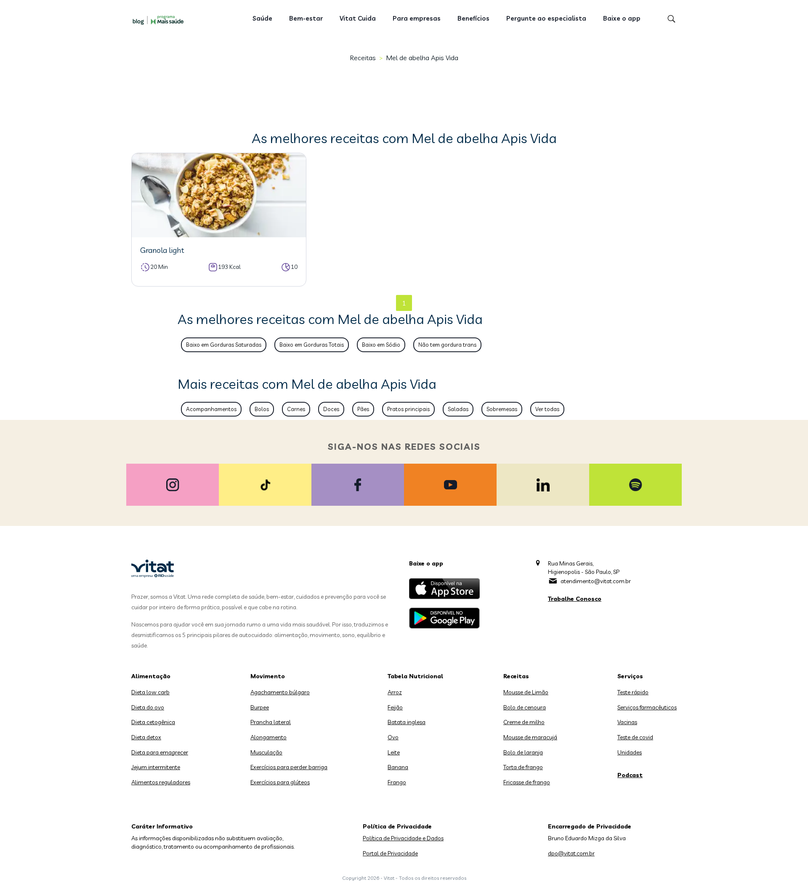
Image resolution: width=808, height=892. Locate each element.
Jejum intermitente (155, 767)
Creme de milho (524, 722)
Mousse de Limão (525, 692)
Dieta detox (146, 737)
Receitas (363, 57)
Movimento (267, 676)
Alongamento (268, 737)
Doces (331, 409)
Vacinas (627, 722)
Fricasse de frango (526, 782)
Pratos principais (408, 409)
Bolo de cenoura (524, 707)
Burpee (259, 707)
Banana (398, 767)
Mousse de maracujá (530, 737)
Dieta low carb (150, 692)
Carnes (296, 409)
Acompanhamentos (211, 409)
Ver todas (547, 409)
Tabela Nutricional (415, 676)
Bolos (262, 409)
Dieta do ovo (147, 707)
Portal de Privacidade (390, 853)
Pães (363, 409)
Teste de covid (635, 737)
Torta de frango (523, 767)
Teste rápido (633, 692)
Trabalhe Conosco (574, 599)
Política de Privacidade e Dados (403, 838)
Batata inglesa (406, 722)
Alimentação (150, 676)
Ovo (393, 737)
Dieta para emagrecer (159, 752)
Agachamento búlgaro (280, 692)
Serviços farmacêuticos (647, 707)
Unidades (629, 752)
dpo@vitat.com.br (571, 853)
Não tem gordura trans (447, 344)
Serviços (630, 676)
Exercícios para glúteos (280, 782)
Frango (397, 782)
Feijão (395, 707)
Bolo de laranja (523, 752)
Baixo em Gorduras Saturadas (223, 344)
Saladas (458, 409)
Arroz (395, 692)
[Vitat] (160, 19)
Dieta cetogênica (153, 722)
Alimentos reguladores (160, 782)
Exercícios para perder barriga (288, 767)
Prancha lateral (270, 722)
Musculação (266, 752)
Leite (394, 752)
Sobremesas (501, 409)
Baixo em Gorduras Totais (311, 344)
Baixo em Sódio (381, 344)
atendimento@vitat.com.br (596, 581)
